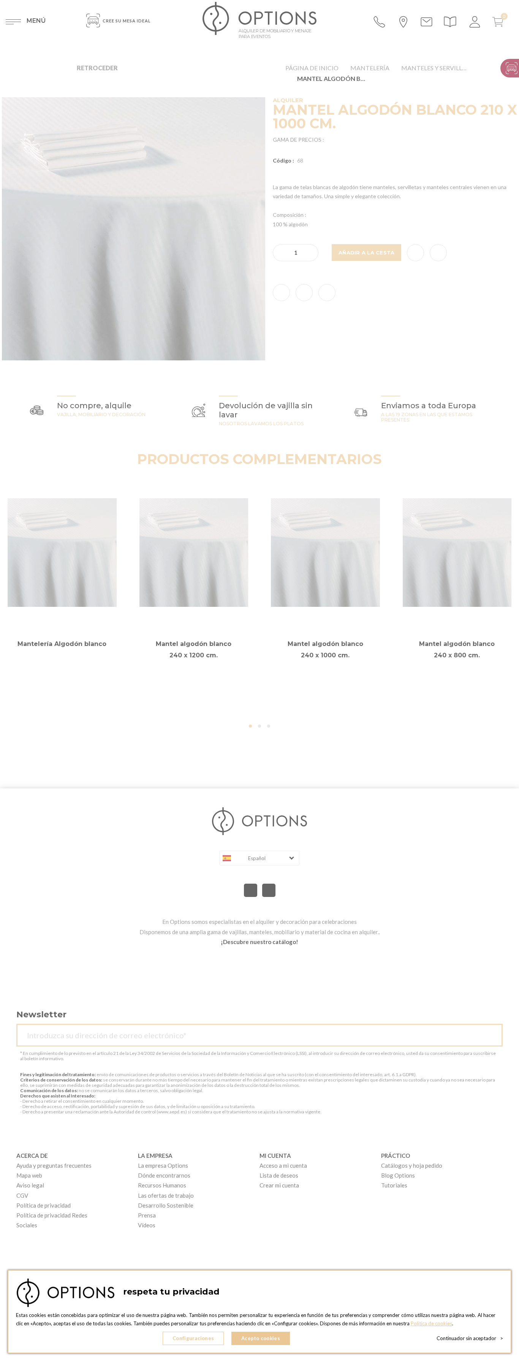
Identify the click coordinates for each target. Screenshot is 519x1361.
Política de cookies (431, 1323)
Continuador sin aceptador (470, 1338)
